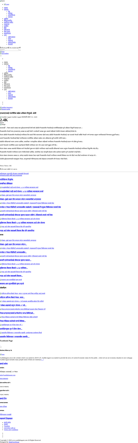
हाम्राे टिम (3, 398)
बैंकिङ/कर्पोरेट (8, 20)
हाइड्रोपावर (7, 33)
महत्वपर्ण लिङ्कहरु (6, 418)
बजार (9, 39)
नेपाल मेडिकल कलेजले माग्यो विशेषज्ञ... (13, 321)
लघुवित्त (6, 26)
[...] (42, 360)
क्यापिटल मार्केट (8, 22)
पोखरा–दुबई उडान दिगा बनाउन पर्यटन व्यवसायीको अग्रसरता (20, 199)
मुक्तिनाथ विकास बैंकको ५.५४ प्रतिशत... (14, 268)
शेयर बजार (7, 31)
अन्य (5, 35)
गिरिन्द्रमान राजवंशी (5, 414)
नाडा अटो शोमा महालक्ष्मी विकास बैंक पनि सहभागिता (17, 231)
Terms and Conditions (11, 430)
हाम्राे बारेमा (4, 364)
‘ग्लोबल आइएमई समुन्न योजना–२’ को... (13, 305)
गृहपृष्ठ (6, 8)
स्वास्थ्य (10, 17)
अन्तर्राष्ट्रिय (11, 15)
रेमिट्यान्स (7, 29)
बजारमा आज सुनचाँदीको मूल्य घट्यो (12, 283)
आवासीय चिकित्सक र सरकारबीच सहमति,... (14, 337)
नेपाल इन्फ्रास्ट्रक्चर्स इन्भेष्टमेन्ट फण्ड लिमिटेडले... (17, 313)
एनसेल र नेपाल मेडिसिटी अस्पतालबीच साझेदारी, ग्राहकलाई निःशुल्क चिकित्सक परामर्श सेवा (30, 207)
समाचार (6, 9)
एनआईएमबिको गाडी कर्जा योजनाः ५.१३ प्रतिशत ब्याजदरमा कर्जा (21, 191)
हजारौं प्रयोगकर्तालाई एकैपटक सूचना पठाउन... (15, 260)
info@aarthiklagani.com (7, 375)
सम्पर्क (6, 424)
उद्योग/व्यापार (11, 37)
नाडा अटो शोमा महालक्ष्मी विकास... (11, 276)
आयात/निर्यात (12, 42)
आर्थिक (6, 19)
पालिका (10, 13)
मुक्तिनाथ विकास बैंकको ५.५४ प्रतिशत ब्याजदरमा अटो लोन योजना (22, 223)
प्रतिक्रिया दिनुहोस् (6, 179)
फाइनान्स (6, 24)
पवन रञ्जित (3, 406)
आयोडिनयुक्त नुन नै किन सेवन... (11, 329)
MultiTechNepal (14, 442)
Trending (7, 426)
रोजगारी (10, 44)
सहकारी (10, 40)
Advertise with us (9, 428)
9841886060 (4, 378)
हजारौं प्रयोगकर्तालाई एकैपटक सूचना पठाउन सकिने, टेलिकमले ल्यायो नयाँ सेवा (26, 215)
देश (9, 11)
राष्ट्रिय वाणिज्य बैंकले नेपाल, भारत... (12, 297)
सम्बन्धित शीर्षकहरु (6, 183)
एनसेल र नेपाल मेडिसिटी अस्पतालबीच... (13, 252)
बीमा (5, 28)
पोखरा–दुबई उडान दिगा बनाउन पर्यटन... (13, 244)
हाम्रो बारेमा (7, 422)
